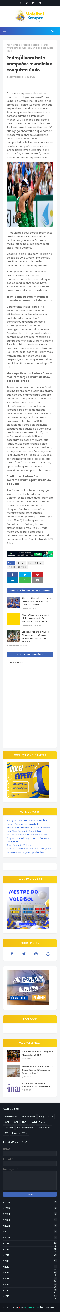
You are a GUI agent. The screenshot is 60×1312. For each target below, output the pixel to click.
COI (16, 1122)
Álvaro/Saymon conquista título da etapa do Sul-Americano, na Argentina (36, 618)
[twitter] (26, 3)
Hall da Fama (38, 1122)
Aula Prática (11, 1116)
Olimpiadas (44, 1127)
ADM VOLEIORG (16, 77)
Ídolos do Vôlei (19, 1133)
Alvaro (21, 563)
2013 (30, 1278)
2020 (30, 1237)
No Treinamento (25, 1127)
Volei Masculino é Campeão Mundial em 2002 (37, 1053)
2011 (30, 1290)
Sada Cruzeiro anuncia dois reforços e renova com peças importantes (29, 850)
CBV (50, 1116)
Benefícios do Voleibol (19, 845)
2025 (30, 1208)
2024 (30, 1214)
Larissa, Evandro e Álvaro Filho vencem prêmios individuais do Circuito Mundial (35, 636)
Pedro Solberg (35, 563)
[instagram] (33, 3)
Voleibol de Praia (31, 44)
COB (7, 1122)
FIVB (24, 1122)
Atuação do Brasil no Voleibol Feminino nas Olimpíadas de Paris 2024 (29, 829)
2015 (30, 1267)
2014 (30, 1272)
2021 (30, 1231)
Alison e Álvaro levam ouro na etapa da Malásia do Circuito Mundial (36, 601)
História (9, 1127)
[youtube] (48, 953)
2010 (30, 1296)
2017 (30, 1255)
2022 (30, 1225)
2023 (30, 1220)
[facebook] (20, 3)
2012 (30, 1284)
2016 (30, 1261)
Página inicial (14, 44)
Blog (41, 1116)
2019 (30, 1243)
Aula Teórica (28, 1116)
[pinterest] (40, 3)
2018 (30, 1249)
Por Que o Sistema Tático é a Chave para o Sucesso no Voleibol (28, 822)
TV (6, 1133)
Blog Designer (32, 1307)
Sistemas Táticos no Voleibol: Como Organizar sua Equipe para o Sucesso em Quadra (28, 838)
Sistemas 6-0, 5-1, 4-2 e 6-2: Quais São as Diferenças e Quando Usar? (37, 1070)
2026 (30, 1202)
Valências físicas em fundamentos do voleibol (36, 1085)
